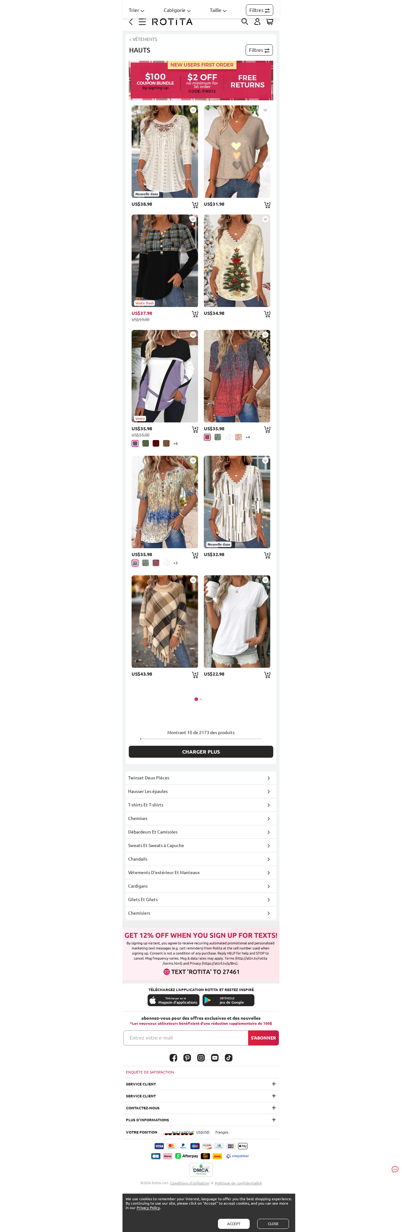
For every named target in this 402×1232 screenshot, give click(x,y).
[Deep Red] (207, 437)
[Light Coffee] (166, 443)
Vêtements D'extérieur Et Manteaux (164, 872)
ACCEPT (234, 1224)
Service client (141, 1084)
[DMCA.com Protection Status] (201, 1170)
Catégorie (175, 10)
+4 (248, 437)
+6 (175, 443)
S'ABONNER (263, 1037)
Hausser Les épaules (148, 791)
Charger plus (201, 752)
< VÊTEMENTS (143, 39)
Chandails (137, 858)
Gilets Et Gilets (143, 899)
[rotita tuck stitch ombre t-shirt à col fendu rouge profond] (237, 376)
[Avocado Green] (145, 443)
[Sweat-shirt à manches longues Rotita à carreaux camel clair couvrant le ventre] (165, 621)
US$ (199, 1132)
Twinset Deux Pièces (148, 777)
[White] (228, 437)
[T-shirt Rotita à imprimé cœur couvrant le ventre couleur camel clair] (237, 151)
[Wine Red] (156, 443)
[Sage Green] (218, 437)
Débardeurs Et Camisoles (152, 831)
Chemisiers (139, 913)
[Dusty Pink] (238, 437)
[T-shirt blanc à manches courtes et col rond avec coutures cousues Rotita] (237, 621)
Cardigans (138, 886)
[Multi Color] (135, 563)
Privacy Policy (148, 1208)
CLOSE (273, 1224)
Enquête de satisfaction (150, 1072)
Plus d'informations (147, 1120)
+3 (175, 563)
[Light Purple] (135, 443)
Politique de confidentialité (238, 1183)
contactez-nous (143, 1108)
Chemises (137, 818)
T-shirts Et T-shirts (145, 804)
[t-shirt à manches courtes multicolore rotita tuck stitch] (165, 502)
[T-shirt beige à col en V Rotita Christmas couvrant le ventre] (237, 261)
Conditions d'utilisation (189, 1183)
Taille (215, 10)
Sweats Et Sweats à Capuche (156, 845)
